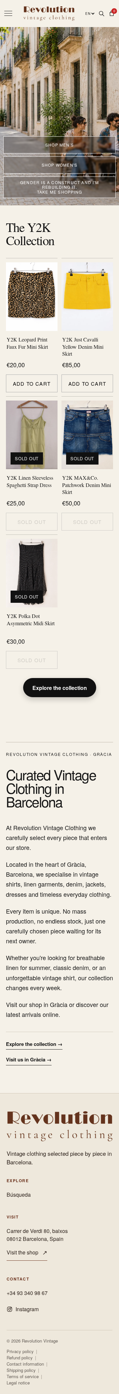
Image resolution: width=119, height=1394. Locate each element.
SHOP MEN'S (59, 144)
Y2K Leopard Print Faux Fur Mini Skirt (27, 343)
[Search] (101, 13)
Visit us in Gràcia (29, 1059)
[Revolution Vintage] (59, 1126)
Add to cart (32, 383)
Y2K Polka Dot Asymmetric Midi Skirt (31, 619)
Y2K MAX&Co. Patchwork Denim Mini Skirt (86, 484)
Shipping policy (21, 1370)
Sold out (32, 521)
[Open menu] (8, 13)
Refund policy (20, 1358)
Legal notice (18, 1383)
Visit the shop (27, 1252)
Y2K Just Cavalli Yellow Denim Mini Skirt (82, 346)
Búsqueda (19, 1194)
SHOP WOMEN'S (59, 165)
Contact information (25, 1364)
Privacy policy (20, 1351)
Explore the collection (59, 688)
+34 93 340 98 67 (27, 1293)
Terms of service (23, 1376)
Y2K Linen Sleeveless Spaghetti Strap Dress (30, 481)
